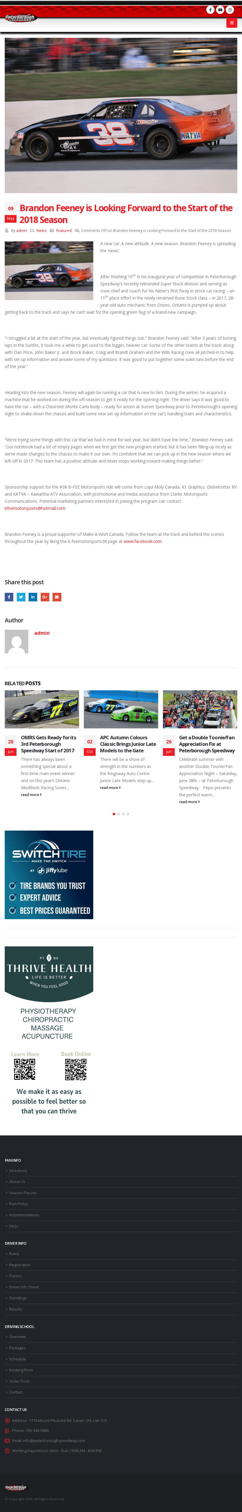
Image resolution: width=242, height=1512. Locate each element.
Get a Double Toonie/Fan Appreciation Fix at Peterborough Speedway (128, 744)
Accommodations (24, 1215)
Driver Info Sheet (24, 1287)
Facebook (9, 597)
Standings (18, 1298)
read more (30, 787)
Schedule (17, 1359)
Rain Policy (18, 1203)
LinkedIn (33, 597)
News (42, 230)
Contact (15, 1392)
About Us (17, 1181)
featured (64, 230)
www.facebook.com (143, 541)
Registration (19, 1264)
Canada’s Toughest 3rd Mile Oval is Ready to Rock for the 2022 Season (207, 744)
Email (57, 597)
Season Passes (23, 1192)
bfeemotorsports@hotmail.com (35, 508)
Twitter (21, 597)
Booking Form (21, 1370)
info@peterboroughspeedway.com (54, 1440)
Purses (15, 1275)
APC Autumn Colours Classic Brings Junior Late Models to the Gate (49, 744)
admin (21, 230)
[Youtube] (220, 10)
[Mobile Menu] (231, 23)
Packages (17, 1347)
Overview (17, 1336)
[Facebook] (210, 10)
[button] (114, 814)
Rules (14, 1253)
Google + (45, 597)
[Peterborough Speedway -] (21, 17)
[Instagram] (230, 10)
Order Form (19, 1381)
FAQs (13, 1226)
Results (15, 1309)
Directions (18, 1170)
